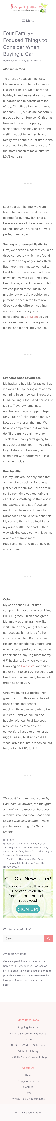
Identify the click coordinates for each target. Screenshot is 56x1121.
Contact (28, 1086)
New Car (10, 855)
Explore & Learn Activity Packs (28, 1033)
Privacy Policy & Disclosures (28, 1098)
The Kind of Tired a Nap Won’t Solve (25, 859)
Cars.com (32, 317)
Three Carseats (23, 855)
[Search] (48, 938)
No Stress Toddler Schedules (28, 1045)
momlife (10, 839)
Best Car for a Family (17, 843)
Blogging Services (28, 1027)
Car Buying (34, 843)
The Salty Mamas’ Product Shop (28, 1057)
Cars (45, 847)
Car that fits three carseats (27, 847)
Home (28, 1039)
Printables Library (28, 1051)
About (28, 1075)
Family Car (30, 851)
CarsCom (18, 851)
